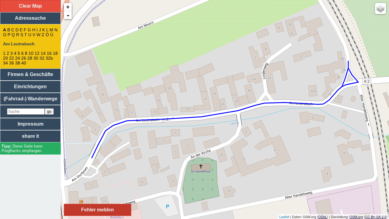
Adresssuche (30, 18)
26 (23, 58)
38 (17, 63)
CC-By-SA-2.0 (375, 216)
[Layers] (380, 8)
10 (31, 53)
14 (43, 53)
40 (23, 63)
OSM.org (356, 216)
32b (49, 58)
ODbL (322, 216)
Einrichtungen (30, 86)
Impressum (30, 124)
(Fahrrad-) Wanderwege (30, 98)
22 (11, 58)
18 (55, 53)
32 (42, 58)
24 (17, 58)
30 (35, 58)
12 (37, 53)
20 (5, 58)
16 (49, 53)
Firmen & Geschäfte (30, 74)
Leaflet (284, 216)
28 (29, 58)
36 (11, 63)
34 (5, 63)
